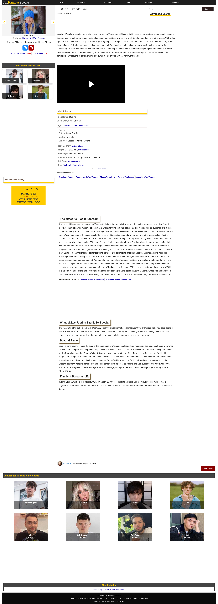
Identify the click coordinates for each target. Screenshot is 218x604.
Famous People (101, 601)
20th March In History (14, 180)
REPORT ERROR (207, 468)
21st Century (97, 589)
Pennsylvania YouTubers (87, 177)
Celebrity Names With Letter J (114, 589)
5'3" (66, 149)
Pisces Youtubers (107, 177)
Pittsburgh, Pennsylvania (73, 165)
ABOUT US (139, 598)
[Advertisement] (98, 24)
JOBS (146, 598)
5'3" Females (83, 149)
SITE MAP (92, 598)
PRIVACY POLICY (116, 598)
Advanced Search (160, 13)
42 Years (66, 125)
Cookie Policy (103, 598)
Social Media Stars (19, 53)
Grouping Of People (105, 595)
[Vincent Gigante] (14, 76)
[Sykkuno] (14, 91)
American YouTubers (145, 177)
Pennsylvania (74, 161)
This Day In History (78, 598)
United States (77, 146)
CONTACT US (129, 598)
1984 (34, 38)
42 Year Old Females (80, 125)
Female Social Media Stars (92, 279)
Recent (118, 595)
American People (66, 177)
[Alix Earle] (40, 76)
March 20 (26, 38)
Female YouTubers (126, 177)
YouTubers (38, 53)
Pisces (40, 38)
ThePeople (16, 2)
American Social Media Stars (118, 279)
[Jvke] (40, 91)
